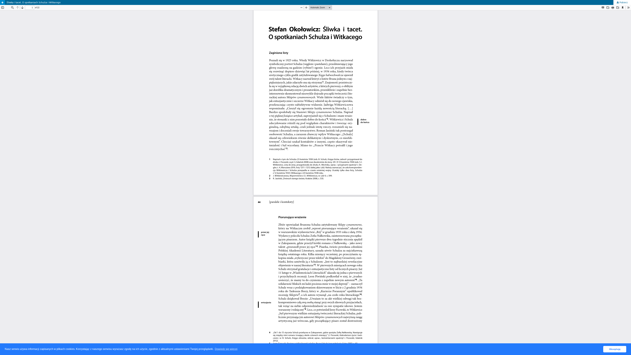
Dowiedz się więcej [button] (226, 349)
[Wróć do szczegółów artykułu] (2, 2)
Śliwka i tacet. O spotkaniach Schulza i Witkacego (33, 2)
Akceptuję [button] (614, 349)
